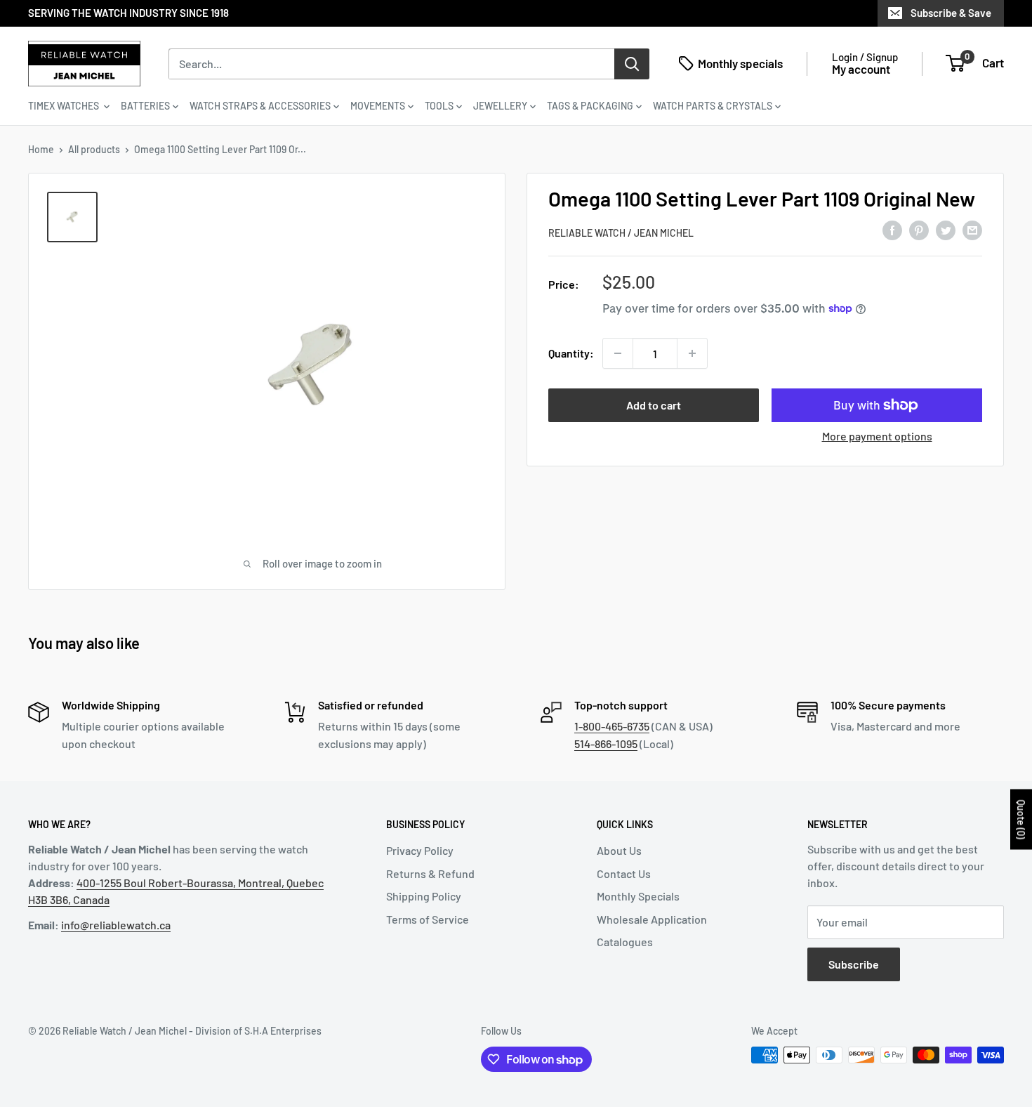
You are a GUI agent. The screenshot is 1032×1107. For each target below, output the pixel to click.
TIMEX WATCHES (64, 106)
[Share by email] (972, 230)
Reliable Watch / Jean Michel (621, 233)
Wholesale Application (652, 919)
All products (94, 149)
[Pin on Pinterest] (919, 230)
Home (41, 149)
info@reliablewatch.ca (116, 924)
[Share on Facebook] (892, 230)
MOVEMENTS (377, 106)
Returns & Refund (430, 873)
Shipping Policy (423, 896)
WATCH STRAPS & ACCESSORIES (260, 106)
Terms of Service (427, 919)
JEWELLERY (500, 106)
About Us (619, 850)
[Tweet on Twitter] (945, 230)
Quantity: (571, 353)
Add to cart (653, 405)
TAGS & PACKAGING (590, 106)
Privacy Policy (420, 850)
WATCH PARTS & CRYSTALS (712, 106)
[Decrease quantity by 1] (618, 353)
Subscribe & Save (951, 12)
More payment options (877, 436)
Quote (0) (1021, 819)
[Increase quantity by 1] (692, 353)
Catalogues (625, 941)
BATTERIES (145, 106)
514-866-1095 (605, 743)
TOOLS (439, 106)
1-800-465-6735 (611, 726)
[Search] (631, 63)
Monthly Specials (638, 896)
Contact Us (624, 873)
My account (861, 69)
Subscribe (853, 964)
